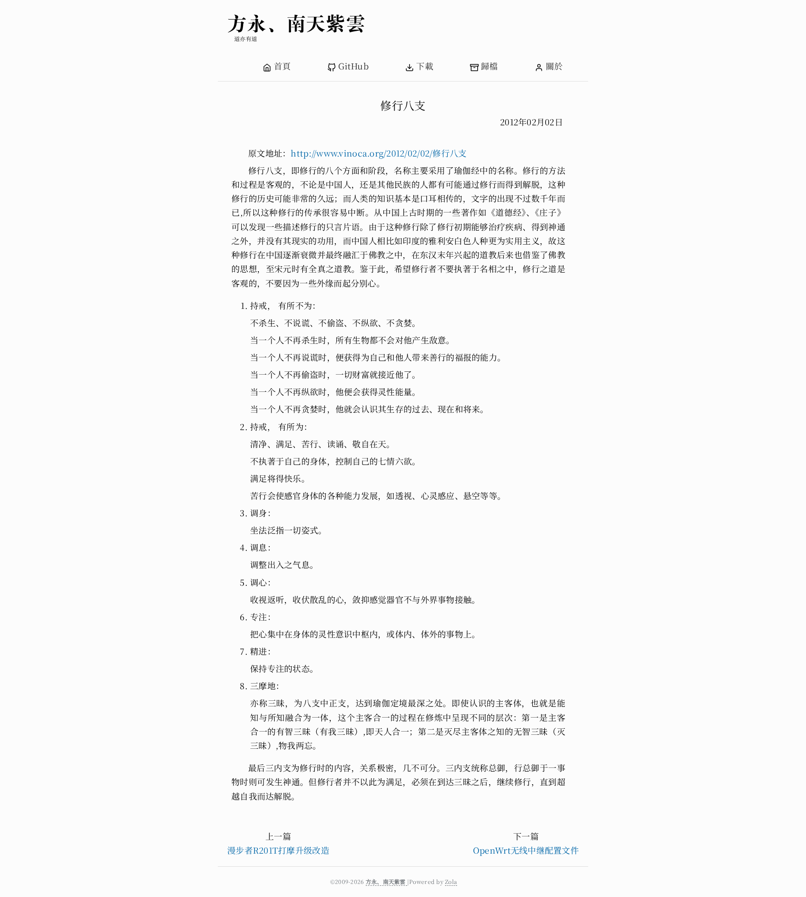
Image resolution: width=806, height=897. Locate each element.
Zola (451, 881)
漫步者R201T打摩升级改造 (278, 850)
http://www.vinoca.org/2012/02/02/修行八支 (378, 153)
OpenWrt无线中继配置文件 (526, 850)
